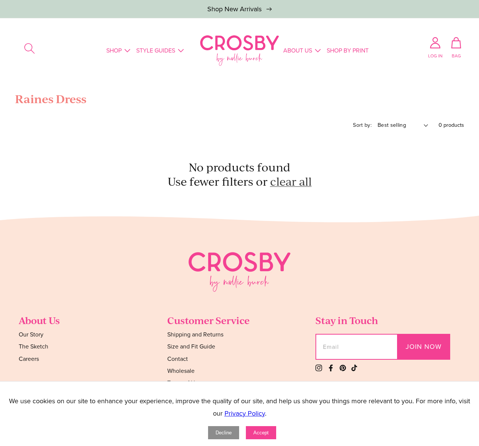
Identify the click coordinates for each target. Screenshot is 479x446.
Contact (177, 358)
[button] (29, 48)
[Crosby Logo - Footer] (239, 289)
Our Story (31, 335)
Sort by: (362, 125)
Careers (29, 358)
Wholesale (181, 370)
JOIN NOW (424, 346)
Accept (261, 432)
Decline (224, 432)
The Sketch (33, 346)
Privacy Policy (245, 413)
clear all (291, 181)
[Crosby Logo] (239, 50)
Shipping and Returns (195, 335)
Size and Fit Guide (191, 346)
